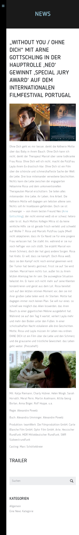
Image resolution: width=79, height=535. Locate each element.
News (43, 14)
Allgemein (15, 506)
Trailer (18, 460)
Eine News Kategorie (21, 511)
